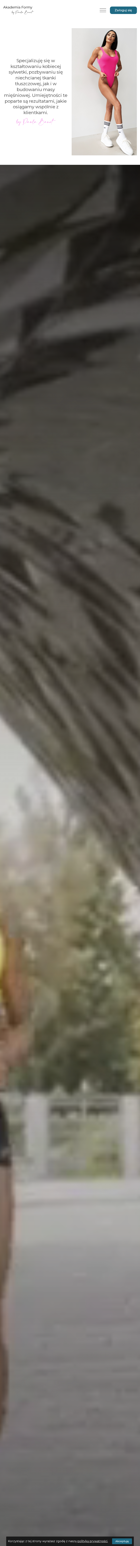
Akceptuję (122, 1541)
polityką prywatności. (92, 1541)
